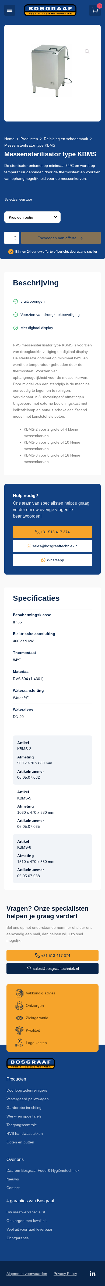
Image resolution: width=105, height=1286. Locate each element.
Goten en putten (20, 1142)
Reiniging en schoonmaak (66, 139)
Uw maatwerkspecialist (25, 1212)
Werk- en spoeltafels (23, 1116)
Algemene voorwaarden (26, 1273)
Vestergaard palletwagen (27, 1099)
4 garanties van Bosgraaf (30, 1201)
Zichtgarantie (17, 1238)
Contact (13, 1188)
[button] (9, 10)
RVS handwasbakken (24, 1133)
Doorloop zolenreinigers (26, 1090)
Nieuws (12, 1179)
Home (9, 139)
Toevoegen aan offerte (57, 238)
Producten (29, 139)
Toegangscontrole (21, 1125)
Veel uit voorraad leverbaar (29, 1229)
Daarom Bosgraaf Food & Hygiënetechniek (42, 1170)
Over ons (15, 1159)
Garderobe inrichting (23, 1107)
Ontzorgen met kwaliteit (26, 1221)
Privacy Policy (65, 1273)
